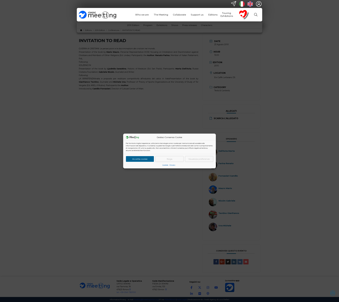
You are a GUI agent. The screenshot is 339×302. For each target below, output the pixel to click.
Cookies (165, 165)
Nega (169, 159)
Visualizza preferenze (199, 159)
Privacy (172, 165)
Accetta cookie (140, 159)
